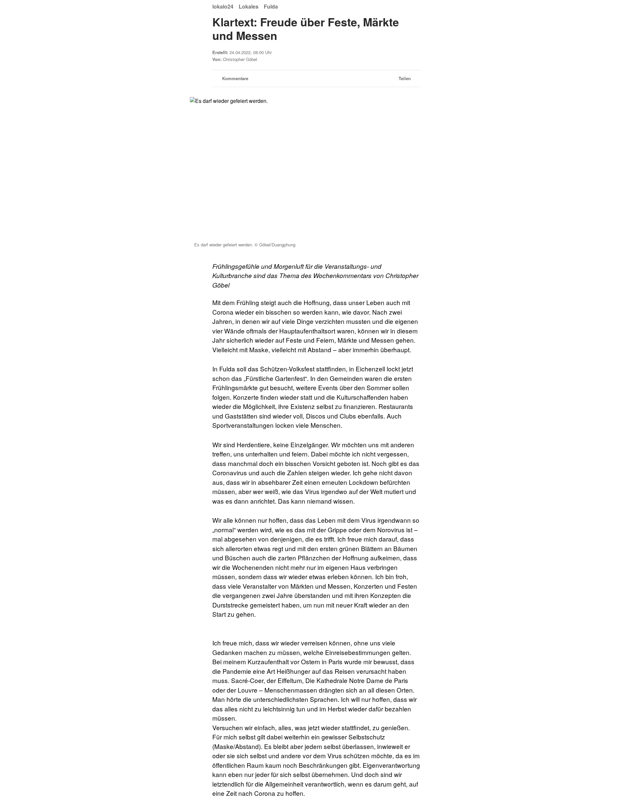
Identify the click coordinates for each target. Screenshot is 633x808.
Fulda (271, 6)
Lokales (248, 6)
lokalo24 (222, 6)
